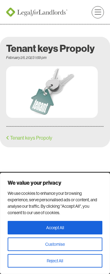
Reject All (55, 260)
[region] (55, 223)
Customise (55, 244)
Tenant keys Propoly (31, 138)
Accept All (55, 227)
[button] (98, 12)
